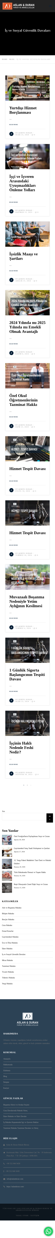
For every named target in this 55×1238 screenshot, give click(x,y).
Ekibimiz (6, 1071)
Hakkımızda (7, 1065)
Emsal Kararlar (7, 931)
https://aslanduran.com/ (15, 1187)
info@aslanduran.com (15, 1179)
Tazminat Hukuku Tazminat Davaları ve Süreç (20, 1128)
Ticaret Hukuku (8, 972)
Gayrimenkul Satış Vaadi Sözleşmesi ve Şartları (32, 848)
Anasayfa (6, 1059)
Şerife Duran (25, 133)
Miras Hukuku (7, 960)
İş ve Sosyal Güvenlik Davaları (13, 954)
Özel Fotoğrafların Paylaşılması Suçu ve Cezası (32, 836)
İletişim (6, 1082)
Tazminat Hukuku (8, 966)
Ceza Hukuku (7, 925)
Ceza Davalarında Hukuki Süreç (15, 1111)
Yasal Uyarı (22, 1215)
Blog (5, 1076)
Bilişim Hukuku (8, 914)
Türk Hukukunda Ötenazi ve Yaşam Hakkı (30, 872)
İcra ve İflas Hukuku (10, 943)
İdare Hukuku (7, 949)
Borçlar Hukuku (8, 919)
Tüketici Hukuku (8, 978)
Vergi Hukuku (7, 984)
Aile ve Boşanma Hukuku (11, 908)
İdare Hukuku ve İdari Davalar (15, 1116)
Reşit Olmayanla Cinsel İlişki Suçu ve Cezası (31, 884)
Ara (3, 811)
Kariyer (6, 1088)
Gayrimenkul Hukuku (10, 937)
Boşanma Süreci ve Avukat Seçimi (16, 1105)
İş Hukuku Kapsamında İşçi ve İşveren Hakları (21, 1122)
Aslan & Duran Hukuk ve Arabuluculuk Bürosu (34, 1209)
